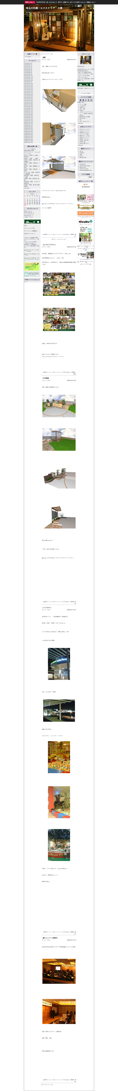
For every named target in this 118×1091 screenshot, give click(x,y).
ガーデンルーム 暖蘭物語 (30, 231)
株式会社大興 (83, 157)
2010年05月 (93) (28, 114)
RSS (86, 184)
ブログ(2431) (27, 56)
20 (34, 202)
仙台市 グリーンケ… (85, 138)
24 (27, 203)
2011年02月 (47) (28, 100)
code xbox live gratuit (85, 165)
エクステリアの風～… (85, 134)
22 (39, 202)
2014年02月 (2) (28, 63)
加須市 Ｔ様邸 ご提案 (31, 158)
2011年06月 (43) (28, 94)
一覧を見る (27, 188)
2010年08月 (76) (28, 110)
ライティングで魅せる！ (30, 149)
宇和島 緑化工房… (85, 140)
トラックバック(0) (60, 234)
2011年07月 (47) (28, 93)
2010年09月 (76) (28, 108)
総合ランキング (28, 211)
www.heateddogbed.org (86, 170)
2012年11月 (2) (28, 68)
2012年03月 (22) (28, 80)
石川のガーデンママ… (85, 129)
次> (52, 54)
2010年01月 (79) (28, 120)
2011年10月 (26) (28, 88)
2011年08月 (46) (28, 91)
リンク (25, 281)
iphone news (83, 167)
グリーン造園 (83, 104)
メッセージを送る (85, 93)
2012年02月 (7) (28, 82)
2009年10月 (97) (28, 125)
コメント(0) (52, 234)
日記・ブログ (29, 217)
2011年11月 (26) (28, 86)
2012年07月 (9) (28, 74)
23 (25, 203)
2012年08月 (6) (28, 72)
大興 (25, 225)
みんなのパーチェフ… (85, 131)
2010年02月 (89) (28, 119)
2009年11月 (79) (28, 123)
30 (25, 205)
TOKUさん (82, 107)
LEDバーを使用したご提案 (31, 155)
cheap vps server (84, 168)
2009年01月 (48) (28, 139)
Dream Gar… (83, 141)
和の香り (26, 156)
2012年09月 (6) (28, 71)
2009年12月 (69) (28, 122)
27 (34, 203)
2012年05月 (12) (28, 77)
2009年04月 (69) (28, 134)
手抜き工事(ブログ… (85, 143)
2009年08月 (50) (28, 128)
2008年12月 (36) (28, 141)
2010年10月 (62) (28, 106)
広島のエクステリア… (85, 137)
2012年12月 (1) (28, 66)
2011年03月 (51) (28, 99)
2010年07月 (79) (28, 111)
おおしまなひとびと (85, 121)
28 (37, 203)
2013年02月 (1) (28, 65)
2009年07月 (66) (28, 130)
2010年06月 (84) (28, 113)
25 (30, 203)
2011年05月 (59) (28, 96)
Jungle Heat (83, 164)
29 (39, 203)
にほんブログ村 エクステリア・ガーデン (53, 356)
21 (37, 202)
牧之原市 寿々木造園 (85, 116)
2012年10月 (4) (28, 69)
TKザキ (81, 151)
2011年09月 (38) (28, 89)
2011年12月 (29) (28, 85)
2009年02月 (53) (28, 137)
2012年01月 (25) (28, 83)
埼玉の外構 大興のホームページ (85, 88)
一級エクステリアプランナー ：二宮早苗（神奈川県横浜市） (86, 113)
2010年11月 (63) (28, 105)
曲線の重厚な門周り (29, 150)
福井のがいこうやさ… (85, 135)
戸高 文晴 (82, 109)
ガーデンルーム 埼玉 (29, 228)
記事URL (45, 234)
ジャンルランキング (29, 214)
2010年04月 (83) (28, 116)
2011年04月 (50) (28, 97)
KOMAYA (82, 153)
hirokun (81, 110)
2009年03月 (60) (28, 136)
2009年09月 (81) (28, 127)
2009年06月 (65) (28, 131)
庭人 (81, 119)
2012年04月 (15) (28, 79)
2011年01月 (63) (28, 102)
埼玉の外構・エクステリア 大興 (44, 8)
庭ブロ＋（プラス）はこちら (59, 239)
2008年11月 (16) (28, 142)
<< (28, 194)
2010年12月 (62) (28, 103)
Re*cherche (83, 118)
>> (36, 194)
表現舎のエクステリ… (85, 132)
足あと (67, 234)
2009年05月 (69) (28, 133)
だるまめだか (83, 106)
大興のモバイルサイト (29, 233)
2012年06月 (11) (28, 75)
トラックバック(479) (61, 372)
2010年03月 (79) (28, 117)
